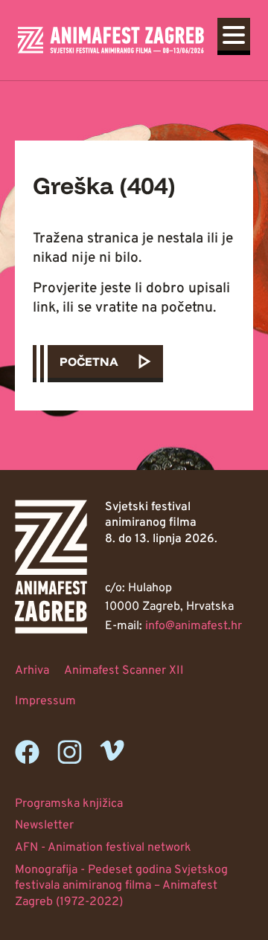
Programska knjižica (69, 803)
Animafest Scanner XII (124, 670)
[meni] (233, 34)
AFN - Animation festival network (103, 847)
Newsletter (44, 825)
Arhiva (32, 670)
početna (89, 361)
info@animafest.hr (193, 626)
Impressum (45, 701)
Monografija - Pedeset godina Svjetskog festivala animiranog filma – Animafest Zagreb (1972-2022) (121, 886)
